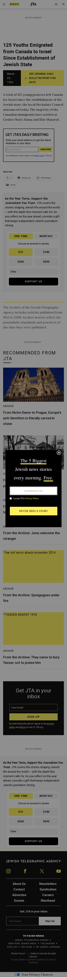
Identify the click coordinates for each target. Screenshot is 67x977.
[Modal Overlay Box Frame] (33, 488)
